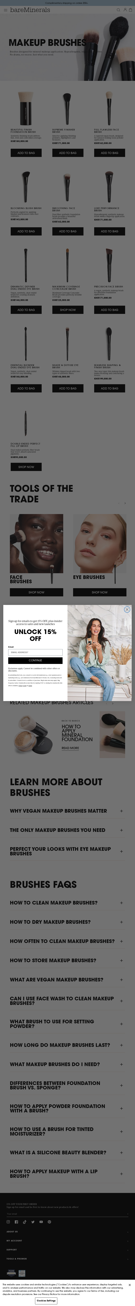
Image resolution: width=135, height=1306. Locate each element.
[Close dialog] (127, 609)
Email (11, 647)
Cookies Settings (46, 1301)
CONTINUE (35, 660)
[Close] (129, 1285)
